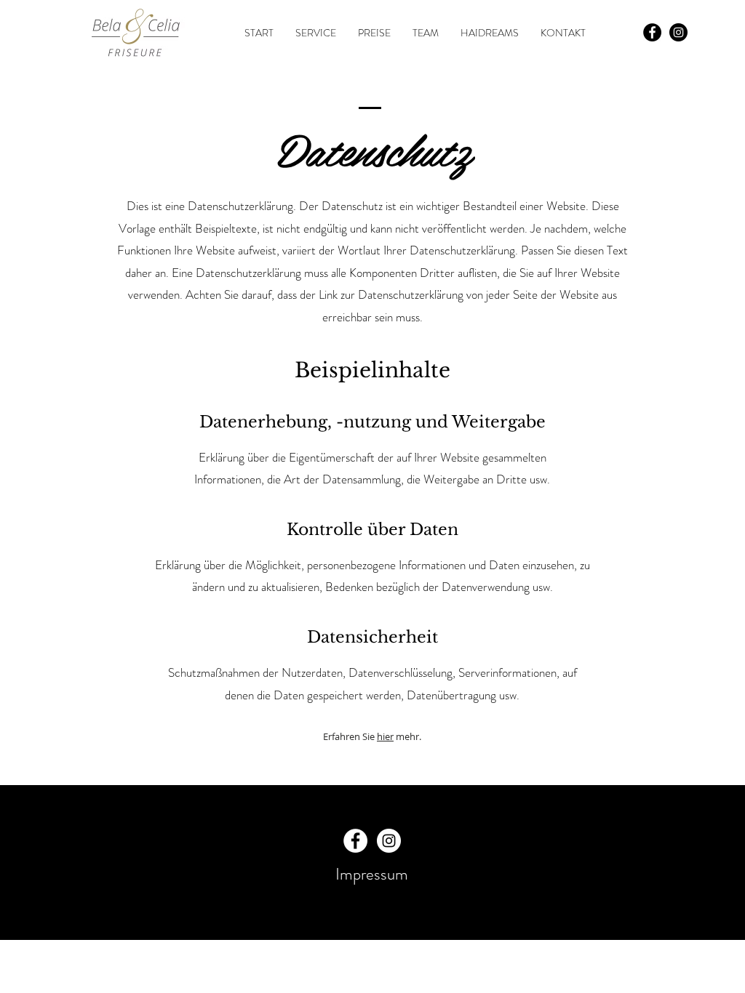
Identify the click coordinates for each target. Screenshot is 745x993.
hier (385, 736)
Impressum (371, 874)
